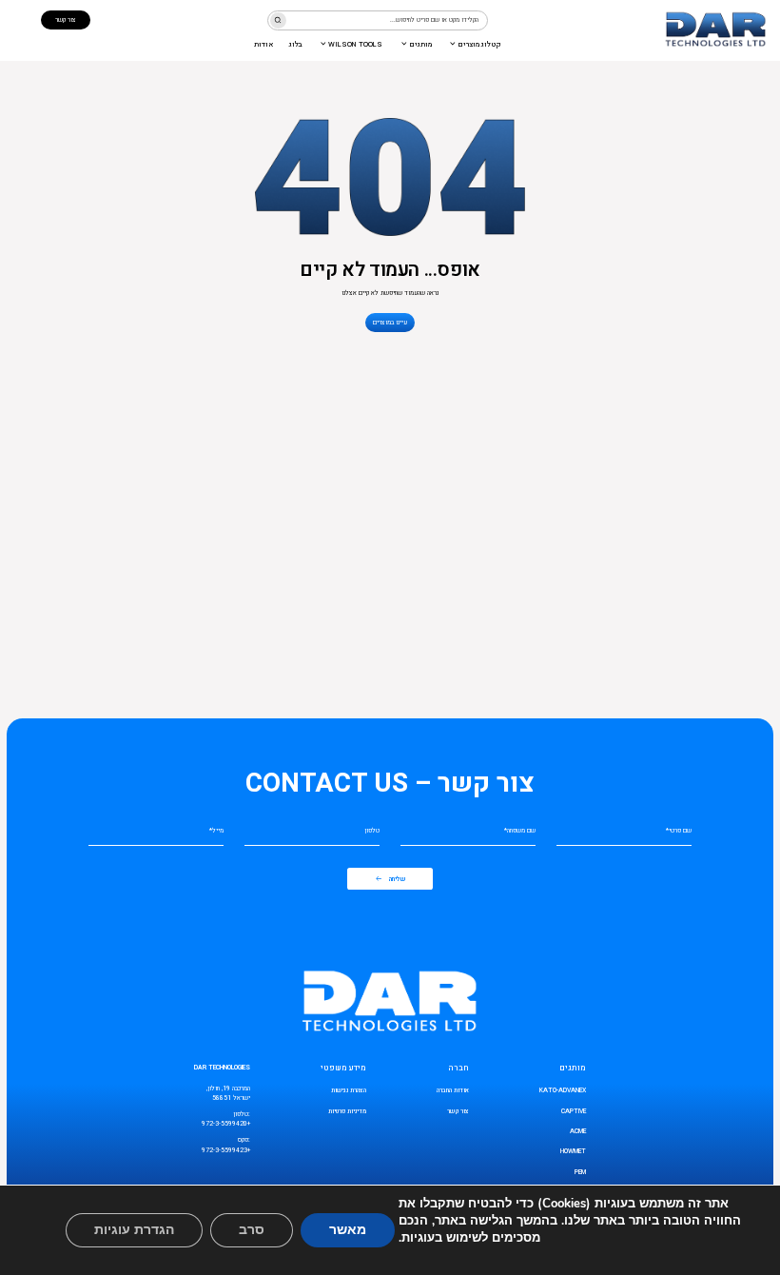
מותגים (420, 44)
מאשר (347, 1230)
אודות (263, 44)
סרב (251, 1230)
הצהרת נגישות (348, 1090)
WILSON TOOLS (355, 44)
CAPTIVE (573, 1111)
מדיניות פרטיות (347, 1111)
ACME (578, 1131)
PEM (580, 1172)
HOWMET (573, 1151)
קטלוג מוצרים (479, 44)
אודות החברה (453, 1090)
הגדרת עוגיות (134, 1230)
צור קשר (458, 1111)
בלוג (295, 44)
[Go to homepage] (716, 30)
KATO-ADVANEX (562, 1090)
